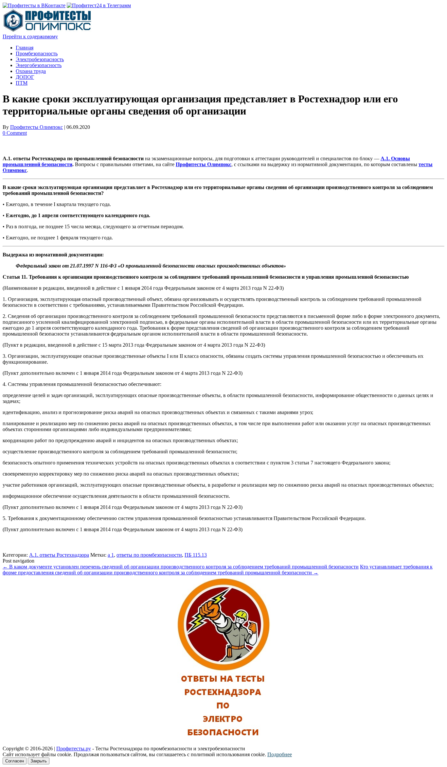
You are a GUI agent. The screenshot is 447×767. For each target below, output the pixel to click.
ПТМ (21, 83)
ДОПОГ (25, 77)
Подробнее (279, 754)
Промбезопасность (37, 53)
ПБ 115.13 (196, 555)
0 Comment (15, 133)
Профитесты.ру (73, 748)
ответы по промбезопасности (149, 555)
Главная (24, 47)
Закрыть (38, 760)
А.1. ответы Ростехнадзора (59, 555)
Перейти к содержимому (30, 36)
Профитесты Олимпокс (36, 127)
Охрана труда (31, 71)
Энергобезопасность (39, 65)
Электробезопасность (40, 59)
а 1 (111, 555)
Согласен (14, 760)
